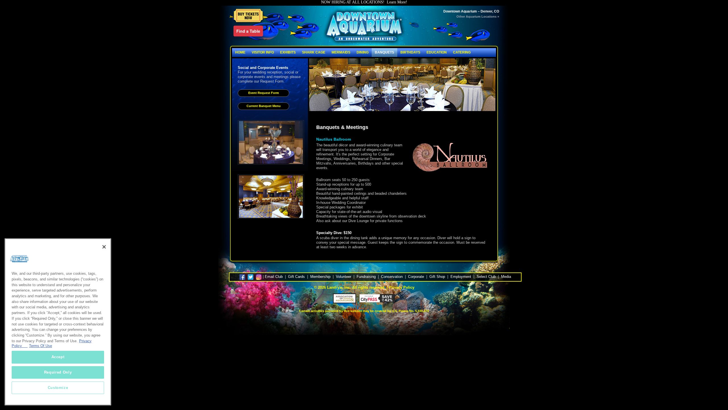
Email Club (274, 276)
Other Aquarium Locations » (477, 16)
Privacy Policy (401, 287)
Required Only (58, 372)
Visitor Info (263, 52)
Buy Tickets (248, 16)
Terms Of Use (40, 346)
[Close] (104, 247)
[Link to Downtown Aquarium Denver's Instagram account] (259, 276)
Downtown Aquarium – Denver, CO (471, 11)
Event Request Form (263, 93)
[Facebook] (243, 276)
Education (437, 52)
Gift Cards (296, 276)
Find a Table (248, 31)
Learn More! (397, 2)
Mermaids (341, 52)
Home (240, 52)
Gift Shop (437, 276)
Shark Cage (313, 52)
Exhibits (288, 52)
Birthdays (410, 52)
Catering (462, 52)
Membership (320, 276)
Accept (58, 357)
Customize (58, 388)
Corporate (416, 276)
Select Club (486, 276)
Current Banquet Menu (264, 106)
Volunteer (343, 276)
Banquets (384, 52)
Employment (460, 276)
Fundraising (366, 276)
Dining (363, 52)
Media (506, 276)
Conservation (392, 276)
